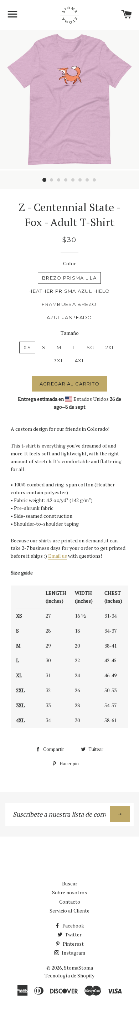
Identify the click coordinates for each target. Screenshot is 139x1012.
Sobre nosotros (69, 892)
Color (69, 263)
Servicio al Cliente (69, 910)
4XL (80, 360)
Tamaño (70, 332)
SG (90, 347)
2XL (110, 347)
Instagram (73, 952)
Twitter (73, 934)
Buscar (69, 883)
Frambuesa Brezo (69, 304)
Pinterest (73, 943)
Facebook (72, 925)
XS (27, 347)
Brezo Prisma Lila (69, 278)
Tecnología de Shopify (69, 975)
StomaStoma (78, 967)
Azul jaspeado (69, 317)
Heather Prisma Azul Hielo (69, 291)
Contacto (69, 901)
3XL (59, 360)
